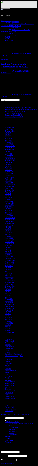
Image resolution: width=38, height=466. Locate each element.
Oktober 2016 (9, 221)
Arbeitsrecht (9, 343)
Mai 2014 (8, 271)
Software (8, 387)
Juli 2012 (8, 312)
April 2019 (8, 179)
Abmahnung (9, 339)
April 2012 (8, 317)
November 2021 (10, 146)
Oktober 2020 (9, 162)
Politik (7, 378)
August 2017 (9, 207)
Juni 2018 (8, 194)
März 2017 (8, 212)
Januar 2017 (9, 216)
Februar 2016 (9, 236)
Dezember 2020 (10, 159)
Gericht (7, 352)
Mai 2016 (8, 231)
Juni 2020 (8, 166)
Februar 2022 (9, 142)
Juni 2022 (8, 135)
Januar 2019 (9, 183)
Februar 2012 (9, 321)
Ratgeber (8, 380)
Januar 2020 (9, 173)
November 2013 (10, 282)
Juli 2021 (8, 151)
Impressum (16, 414)
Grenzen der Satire (11, 25)
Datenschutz (9, 348)
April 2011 (8, 327)
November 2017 (10, 203)
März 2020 (8, 170)
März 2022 (8, 140)
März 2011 (8, 328)
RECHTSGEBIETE (12, 22)
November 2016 (10, 219)
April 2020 (8, 168)
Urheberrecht (13, 31)
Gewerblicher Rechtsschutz (13, 354)
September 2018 (10, 190)
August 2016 (9, 225)
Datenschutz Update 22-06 (13, 115)
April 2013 (8, 295)
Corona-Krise (9, 346)
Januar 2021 (9, 157)
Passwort (4, 456)
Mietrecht (8, 372)
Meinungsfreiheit (10, 370)
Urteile (7, 394)
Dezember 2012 (10, 303)
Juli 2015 (8, 247)
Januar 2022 (9, 144)
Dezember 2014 (10, 258)
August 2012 (9, 310)
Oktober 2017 (9, 205)
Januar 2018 (9, 201)
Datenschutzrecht (14, 27)
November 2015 (10, 240)
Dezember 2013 (10, 280)
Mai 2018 (8, 195)
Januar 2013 (9, 301)
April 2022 (8, 138)
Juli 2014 (8, 267)
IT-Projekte (8, 359)
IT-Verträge (8, 363)
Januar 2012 (9, 323)
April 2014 (8, 273)
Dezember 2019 (10, 175)
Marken (11, 33)
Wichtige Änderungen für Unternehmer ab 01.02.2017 (15, 65)
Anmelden (8, 405)
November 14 (9, 332)
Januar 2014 (9, 279)
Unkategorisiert (5, 21)
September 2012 (10, 308)
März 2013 (8, 297)
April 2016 (8, 232)
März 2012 (8, 319)
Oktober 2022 (9, 129)
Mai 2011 (8, 325)
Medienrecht (9, 367)
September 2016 (10, 223)
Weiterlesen (5, 51)
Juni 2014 (8, 269)
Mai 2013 (8, 293)
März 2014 (8, 275)
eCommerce (9, 350)
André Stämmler (6, 32)
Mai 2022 (8, 136)
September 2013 (10, 286)
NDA (7, 374)
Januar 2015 (9, 256)
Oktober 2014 (9, 262)
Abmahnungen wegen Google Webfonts (18, 108)
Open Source (9, 376)
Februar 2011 (9, 330)
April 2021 (8, 153)
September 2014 (10, 264)
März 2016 (8, 234)
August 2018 (9, 192)
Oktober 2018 (9, 188)
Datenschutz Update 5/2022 (14, 117)
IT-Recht (8, 361)
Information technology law (14, 356)
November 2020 (10, 160)
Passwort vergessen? (7, 463)
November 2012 (10, 304)
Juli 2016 (8, 227)
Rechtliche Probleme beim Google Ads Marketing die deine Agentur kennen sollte (21, 110)
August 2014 (9, 266)
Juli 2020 (8, 164)
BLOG (7, 438)
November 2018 (10, 186)
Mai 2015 (8, 251)
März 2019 (8, 181)
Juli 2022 (8, 133)
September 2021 (10, 149)
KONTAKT (9, 440)
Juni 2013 (8, 291)
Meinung (8, 369)
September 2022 (10, 131)
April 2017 (8, 210)
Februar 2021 (9, 155)
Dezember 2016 (10, 218)
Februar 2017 (9, 214)
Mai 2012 (8, 315)
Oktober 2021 (9, 147)
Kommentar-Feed (10, 409)
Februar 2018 (9, 199)
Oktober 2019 (9, 177)
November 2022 (10, 127)
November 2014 (10, 260)
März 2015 (8, 253)
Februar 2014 (9, 277)
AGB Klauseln (9, 341)
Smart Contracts (10, 383)
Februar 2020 (9, 171)
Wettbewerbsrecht (10, 398)
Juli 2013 (8, 290)
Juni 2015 (8, 249)
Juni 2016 (8, 229)
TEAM (7, 436)
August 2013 (9, 288)
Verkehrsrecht (9, 396)
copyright (8, 345)
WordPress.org (9, 411)
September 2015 (10, 243)
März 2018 (8, 197)
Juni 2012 (8, 314)
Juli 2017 (8, 208)
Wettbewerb (13, 435)
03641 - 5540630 (6, 414)
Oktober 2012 (9, 306)
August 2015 (9, 245)
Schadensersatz (10, 382)
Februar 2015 (9, 255)
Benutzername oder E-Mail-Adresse (13, 450)
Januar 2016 (9, 238)
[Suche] (5, 420)
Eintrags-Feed (9, 407)
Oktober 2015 (9, 242)
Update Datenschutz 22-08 (13, 113)
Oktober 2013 (9, 284)
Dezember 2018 (10, 184)
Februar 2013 (9, 299)
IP (5, 358)
